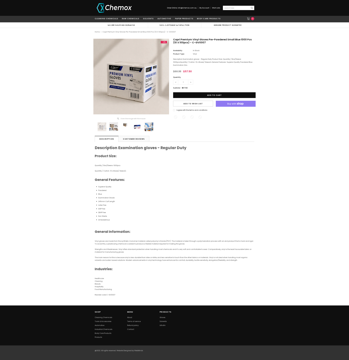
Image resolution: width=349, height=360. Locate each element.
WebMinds (138, 350)
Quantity (177, 77)
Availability (177, 50)
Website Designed (124, 350)
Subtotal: (177, 88)
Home (97, 32)
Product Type (178, 54)
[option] (227, 25)
